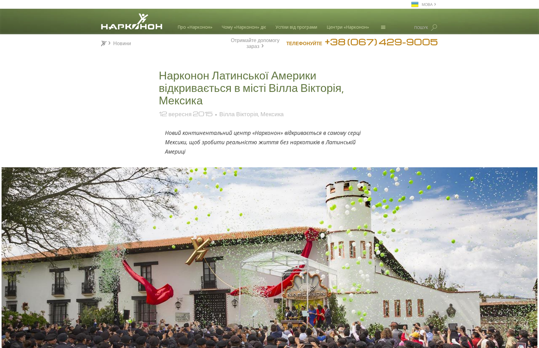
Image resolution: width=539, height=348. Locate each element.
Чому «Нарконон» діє (244, 27)
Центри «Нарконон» (348, 27)
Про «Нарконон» (194, 27)
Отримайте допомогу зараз (255, 42)
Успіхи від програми (296, 27)
